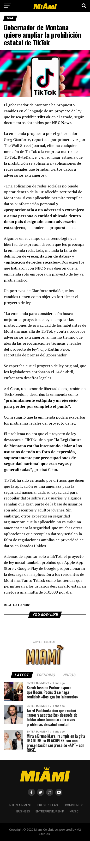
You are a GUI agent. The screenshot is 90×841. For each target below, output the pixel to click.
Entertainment (20, 805)
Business (23, 811)
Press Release (48, 805)
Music (74, 811)
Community (74, 805)
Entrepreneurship (50, 811)
